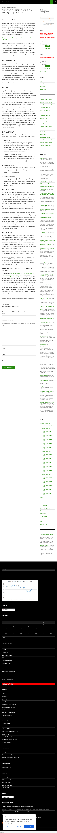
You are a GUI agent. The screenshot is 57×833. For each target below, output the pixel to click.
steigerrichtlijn (43, 344)
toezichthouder (30, 298)
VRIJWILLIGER (43, 118)
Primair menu (55, 2)
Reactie (4, 329)
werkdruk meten (6, 734)
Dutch (6, 609)
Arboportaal (43, 189)
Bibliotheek (42, 123)
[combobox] (28, 570)
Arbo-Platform (6, 2)
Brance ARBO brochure (45, 209)
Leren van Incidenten (45, 285)
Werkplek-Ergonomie (7, 736)
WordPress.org (43, 89)
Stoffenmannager (6, 723)
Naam (4, 348)
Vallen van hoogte (44, 380)
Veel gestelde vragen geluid (8, 671)
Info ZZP (4, 649)
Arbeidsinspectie (44, 173)
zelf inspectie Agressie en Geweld (9, 739)
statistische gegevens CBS (8, 666)
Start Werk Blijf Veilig (7, 785)
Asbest (41, 497)
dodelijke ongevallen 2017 (46, 102)
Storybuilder (43, 361)
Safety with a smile (6, 663)
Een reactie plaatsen (23, 15)
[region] (19, 822)
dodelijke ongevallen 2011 (46, 99)
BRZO (4, 298)
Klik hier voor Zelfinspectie (8, 683)
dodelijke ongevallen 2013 (46, 126)
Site (3, 361)
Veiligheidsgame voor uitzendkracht (10, 757)
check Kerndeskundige (45, 217)
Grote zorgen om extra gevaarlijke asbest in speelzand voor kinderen (17, 806)
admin (14, 15)
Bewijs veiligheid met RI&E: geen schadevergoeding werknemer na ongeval (17, 311)
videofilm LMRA (6, 787)
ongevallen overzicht (7, 655)
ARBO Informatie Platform (9, 7)
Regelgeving (43, 131)
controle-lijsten (5, 701)
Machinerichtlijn (44, 298)
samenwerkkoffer (44, 336)
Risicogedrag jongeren (7, 660)
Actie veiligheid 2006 (45, 169)
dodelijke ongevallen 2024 (46, 139)
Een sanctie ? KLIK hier (7, 684)
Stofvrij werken (43, 347)
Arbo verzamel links (44, 183)
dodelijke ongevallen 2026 (46, 145)
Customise (9, 826)
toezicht (22, 298)
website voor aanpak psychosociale (10, 731)
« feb (4, 637)
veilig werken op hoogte (45, 386)
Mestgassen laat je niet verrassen (9, 754)
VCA (3, 668)
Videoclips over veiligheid (8, 674)
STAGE (41, 113)
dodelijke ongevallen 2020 (46, 104)
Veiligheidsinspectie (44, 545)
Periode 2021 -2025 (44, 148)
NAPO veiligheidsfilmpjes (8, 779)
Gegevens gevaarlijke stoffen (8, 707)
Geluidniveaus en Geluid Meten (9, 710)
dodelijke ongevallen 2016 (46, 129)
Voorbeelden (45, 505)
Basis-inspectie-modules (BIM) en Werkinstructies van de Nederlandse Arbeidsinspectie (47, 195)
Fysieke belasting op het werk (47, 248)
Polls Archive (43, 71)
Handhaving (43, 134)
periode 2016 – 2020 (46, 451)
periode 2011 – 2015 (45, 137)
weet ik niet (44, 44)
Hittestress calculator (7, 715)
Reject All (19, 826)
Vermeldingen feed (44, 83)
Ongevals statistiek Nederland (47, 306)
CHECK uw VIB (43, 232)
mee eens (44, 42)
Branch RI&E (5, 696)
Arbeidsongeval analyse (45, 181)
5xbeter (42, 158)
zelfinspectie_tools (6, 742)
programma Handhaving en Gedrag (13, 276)
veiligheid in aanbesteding (46, 391)
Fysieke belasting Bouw (45, 244)
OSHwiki (42, 309)
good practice (43, 502)
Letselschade (5, 652)
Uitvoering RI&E (44, 375)
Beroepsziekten (43, 205)
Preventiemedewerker (45, 322)
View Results (47, 48)
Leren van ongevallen (45, 107)
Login (41, 81)
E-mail (4, 354)
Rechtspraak (44, 518)
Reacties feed (43, 86)
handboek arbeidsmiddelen (8, 712)
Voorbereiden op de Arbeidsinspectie (10, 305)
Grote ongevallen (44, 262)
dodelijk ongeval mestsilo (8, 777)
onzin (43, 41)
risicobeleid (15, 298)
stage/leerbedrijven (6, 767)
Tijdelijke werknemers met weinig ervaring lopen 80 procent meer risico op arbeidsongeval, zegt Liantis (25, 809)
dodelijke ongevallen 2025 (46, 142)
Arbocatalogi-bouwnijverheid (47, 186)
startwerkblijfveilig (6, 720)
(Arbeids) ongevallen (45, 423)
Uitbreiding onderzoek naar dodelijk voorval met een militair (16, 811)
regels (9, 298)
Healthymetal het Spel (7, 752)
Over (41, 510)
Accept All (29, 826)
